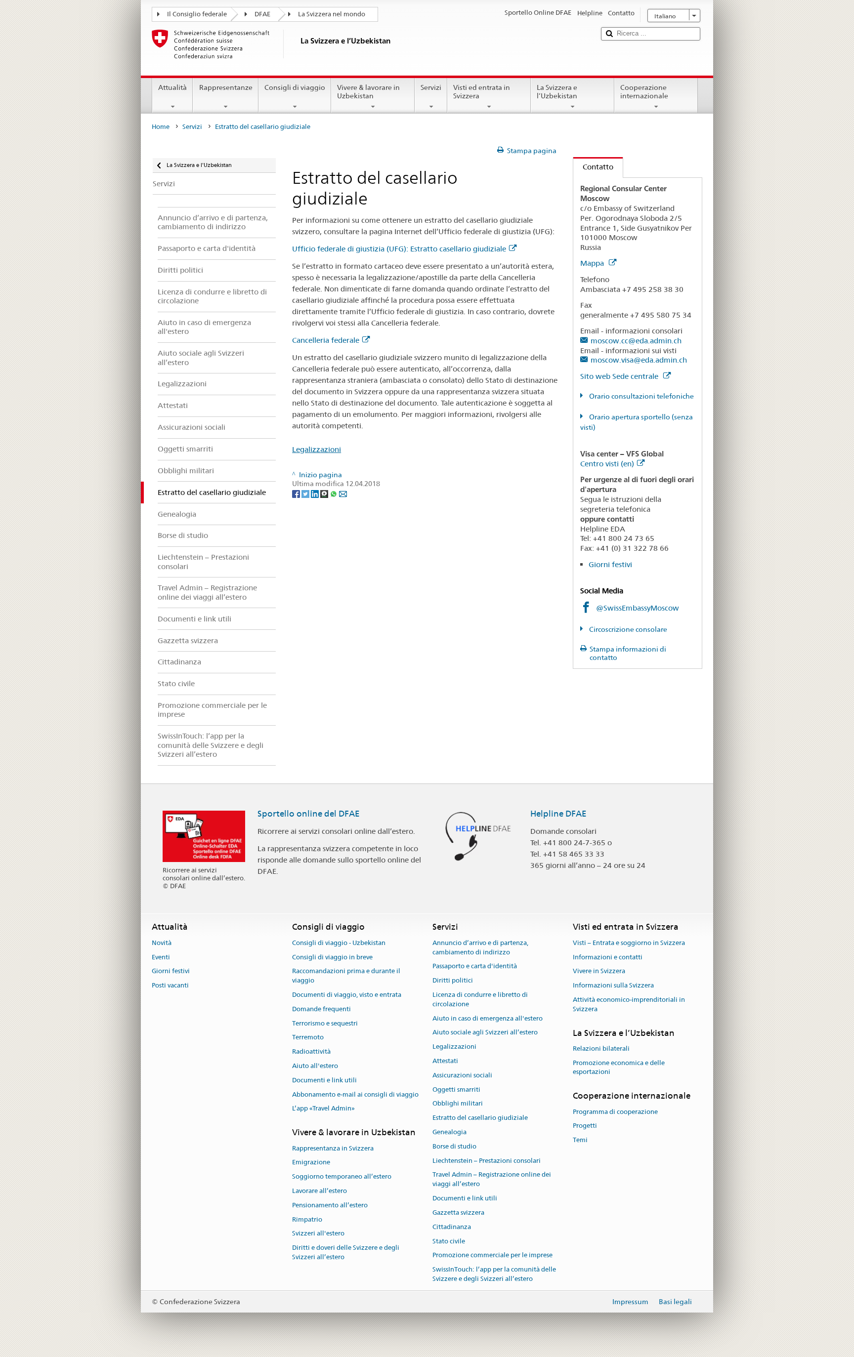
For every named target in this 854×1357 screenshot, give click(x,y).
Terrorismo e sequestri (325, 1023)
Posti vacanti (170, 985)
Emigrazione (311, 1162)
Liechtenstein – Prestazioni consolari (486, 1160)
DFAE (262, 14)
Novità (161, 942)
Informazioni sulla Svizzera (613, 985)
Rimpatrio (307, 1219)
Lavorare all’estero (319, 1190)
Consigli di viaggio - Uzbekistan (338, 942)
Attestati (445, 1061)
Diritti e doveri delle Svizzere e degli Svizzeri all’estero (345, 1252)
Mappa (593, 263)
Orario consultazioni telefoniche (641, 396)
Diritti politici (452, 980)
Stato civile (448, 1241)
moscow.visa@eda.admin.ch (639, 360)
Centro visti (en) (607, 463)
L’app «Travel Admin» (323, 1108)
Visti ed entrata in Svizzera (481, 91)
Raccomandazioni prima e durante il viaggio (346, 976)
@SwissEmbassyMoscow (637, 608)
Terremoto (308, 1037)
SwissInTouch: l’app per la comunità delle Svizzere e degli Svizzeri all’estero (494, 1274)
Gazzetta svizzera (458, 1212)
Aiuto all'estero (315, 1065)
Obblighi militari (457, 1104)
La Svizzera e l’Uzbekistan (557, 91)
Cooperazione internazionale (644, 91)
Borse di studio (454, 1146)
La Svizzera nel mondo (331, 14)
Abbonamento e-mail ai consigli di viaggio (355, 1094)
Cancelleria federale (325, 340)
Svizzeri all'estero (318, 1233)
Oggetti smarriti (456, 1089)
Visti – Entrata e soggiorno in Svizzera (629, 942)
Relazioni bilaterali (601, 1048)
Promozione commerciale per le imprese (492, 1255)
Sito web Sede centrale (620, 376)
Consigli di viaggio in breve (332, 957)
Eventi (161, 957)
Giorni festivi (610, 564)
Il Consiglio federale (197, 14)
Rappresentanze (226, 87)
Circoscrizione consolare (627, 629)
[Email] (343, 493)
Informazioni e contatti (607, 957)
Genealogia (449, 1132)
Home (161, 126)
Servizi (431, 87)
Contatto (593, 166)
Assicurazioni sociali (462, 1075)
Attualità (172, 87)
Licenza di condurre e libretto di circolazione (480, 999)
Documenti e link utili (324, 1080)
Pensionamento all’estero (330, 1205)
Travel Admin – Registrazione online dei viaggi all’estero (491, 1179)
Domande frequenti (321, 1009)
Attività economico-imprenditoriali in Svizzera (629, 1004)
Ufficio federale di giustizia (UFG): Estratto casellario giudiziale (399, 248)
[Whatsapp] (334, 493)
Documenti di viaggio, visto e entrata (346, 994)
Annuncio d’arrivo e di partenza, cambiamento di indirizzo (480, 947)
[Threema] (325, 493)
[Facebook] (296, 493)
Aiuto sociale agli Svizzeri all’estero (485, 1032)
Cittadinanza (451, 1227)
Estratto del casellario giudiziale (480, 1117)
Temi (580, 1140)
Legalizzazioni (316, 449)
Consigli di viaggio (294, 87)
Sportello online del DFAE (308, 814)
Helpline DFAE (558, 814)
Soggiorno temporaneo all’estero (341, 1176)
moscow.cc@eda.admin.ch (636, 340)
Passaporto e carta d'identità (474, 966)
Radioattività (311, 1051)
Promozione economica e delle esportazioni (619, 1067)
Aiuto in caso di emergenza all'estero (487, 1018)
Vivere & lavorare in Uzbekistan (368, 91)
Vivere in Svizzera (599, 971)
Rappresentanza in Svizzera (333, 1148)
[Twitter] (306, 493)
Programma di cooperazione (615, 1111)
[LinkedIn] (315, 493)
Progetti (585, 1126)
